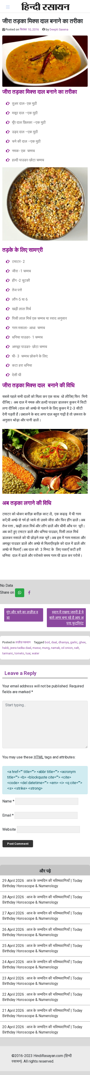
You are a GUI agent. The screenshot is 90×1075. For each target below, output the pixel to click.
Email (8, 815)
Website (9, 829)
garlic (74, 642)
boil (47, 642)
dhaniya (63, 642)
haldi (5, 648)
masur (37, 648)
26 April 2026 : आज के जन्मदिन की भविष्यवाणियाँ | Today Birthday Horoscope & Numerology (42, 932)
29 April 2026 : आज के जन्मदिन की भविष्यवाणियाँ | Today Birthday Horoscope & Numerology (42, 883)
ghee (82, 642)
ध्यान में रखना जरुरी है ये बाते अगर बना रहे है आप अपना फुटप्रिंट (66, 617)
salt (76, 648)
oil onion (67, 648)
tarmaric (7, 653)
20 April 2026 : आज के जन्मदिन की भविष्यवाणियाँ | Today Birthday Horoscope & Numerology (42, 1029)
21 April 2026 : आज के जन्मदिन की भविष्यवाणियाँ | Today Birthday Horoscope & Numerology (42, 1013)
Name (8, 801)
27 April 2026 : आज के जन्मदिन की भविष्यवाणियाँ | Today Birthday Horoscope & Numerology (42, 916)
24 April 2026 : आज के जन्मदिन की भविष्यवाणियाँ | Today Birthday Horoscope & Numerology (42, 964)
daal (54, 642)
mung (46, 648)
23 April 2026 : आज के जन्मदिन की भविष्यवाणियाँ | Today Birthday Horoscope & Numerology (42, 981)
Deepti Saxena (59, 29)
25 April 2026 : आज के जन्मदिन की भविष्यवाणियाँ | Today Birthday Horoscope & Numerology (42, 948)
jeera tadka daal (20, 648)
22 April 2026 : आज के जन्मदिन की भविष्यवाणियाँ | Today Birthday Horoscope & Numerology (42, 997)
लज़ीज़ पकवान (22, 642)
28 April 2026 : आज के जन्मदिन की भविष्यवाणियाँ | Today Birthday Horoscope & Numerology (42, 899)
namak (55, 648)
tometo (19, 653)
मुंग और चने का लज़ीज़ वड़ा (22, 615)
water (35, 653)
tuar (28, 653)
